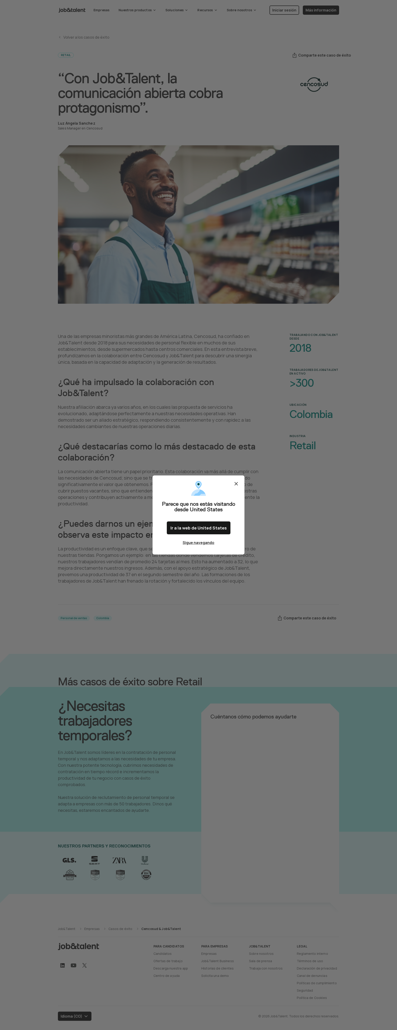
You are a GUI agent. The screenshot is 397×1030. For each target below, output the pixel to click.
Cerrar (236, 483)
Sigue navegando (198, 542)
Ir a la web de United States (198, 528)
